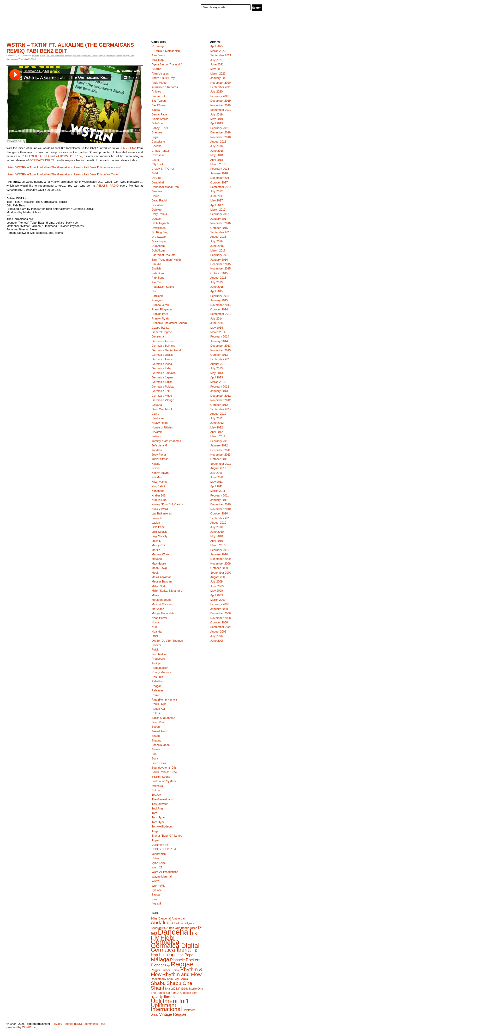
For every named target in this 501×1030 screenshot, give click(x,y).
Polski (155, 649)
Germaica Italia (161, 368)
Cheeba (157, 146)
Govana (157, 404)
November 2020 (220, 82)
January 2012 (219, 445)
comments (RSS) (95, 1023)
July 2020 (216, 91)
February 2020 (219, 96)
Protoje (156, 663)
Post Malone (159, 654)
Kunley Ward (160, 509)
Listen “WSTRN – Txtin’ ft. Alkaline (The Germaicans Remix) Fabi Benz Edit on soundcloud (64, 167)
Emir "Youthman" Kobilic (167, 259)
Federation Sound (163, 286)
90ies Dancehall (161, 918)
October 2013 (219, 354)
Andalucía (162, 922)
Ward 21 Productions (165, 871)
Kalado (156, 463)
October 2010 (219, 513)
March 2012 (217, 436)
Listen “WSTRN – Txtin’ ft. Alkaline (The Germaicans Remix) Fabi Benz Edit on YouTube (62, 174)
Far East (157, 282)
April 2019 (216, 123)
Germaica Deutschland (166, 350)
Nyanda (157, 631)
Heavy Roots (160, 422)
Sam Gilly (173, 978)
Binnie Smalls (160, 118)
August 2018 (218, 141)
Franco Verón (160, 304)
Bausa (156, 109)
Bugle (42, 55)
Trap (155, 831)
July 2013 (216, 368)
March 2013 (217, 381)
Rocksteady (158, 978)
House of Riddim (162, 427)
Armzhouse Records (165, 87)
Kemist (156, 468)
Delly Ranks (159, 214)
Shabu (156, 735)
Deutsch (157, 218)
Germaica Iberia (162, 363)
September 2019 (220, 109)
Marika (156, 549)
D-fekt (155, 173)
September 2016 (220, 232)
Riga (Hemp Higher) (164, 699)
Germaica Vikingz (163, 400)
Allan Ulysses (160, 73)
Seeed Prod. (159, 731)
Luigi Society (160, 531)
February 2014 (219, 336)
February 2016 (219, 254)
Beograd (156, 927)
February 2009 (219, 604)
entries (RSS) (73, 1023)
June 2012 (217, 422)
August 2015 (218, 277)
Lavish (156, 522)
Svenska (157, 785)
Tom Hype (158, 817)
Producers (158, 658)
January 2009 (219, 608)
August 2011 (218, 468)
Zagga (156, 894)
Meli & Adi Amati (161, 577)
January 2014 (219, 341)
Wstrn (21, 59)
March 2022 (217, 50)
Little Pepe (158, 527)
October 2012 (219, 404)
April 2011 (216, 486)
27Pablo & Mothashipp (166, 50)
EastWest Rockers (164, 254)
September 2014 (220, 313)
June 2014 (217, 322)
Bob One (157, 123)
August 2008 (218, 631)
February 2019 (219, 128)
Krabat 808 (158, 495)
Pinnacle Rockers (185, 960)
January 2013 (219, 391)
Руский (156, 903)
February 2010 (219, 549)
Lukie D (156, 540)
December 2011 (220, 450)
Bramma (157, 132)
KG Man (157, 477)
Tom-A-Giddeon (162, 826)
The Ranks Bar (160, 992)
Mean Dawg (159, 567)
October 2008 (219, 622)
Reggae (102, 55)
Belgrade (189, 923)
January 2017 (219, 218)
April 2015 (216, 291)
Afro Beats (158, 55)
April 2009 (216, 595)
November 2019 (220, 105)
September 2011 (220, 463)
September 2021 (220, 55)
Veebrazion (159, 853)
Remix (119, 55)
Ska (154, 754)
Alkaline (35, 55)
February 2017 (219, 214)
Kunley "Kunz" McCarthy (167, 504)
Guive (155, 413)
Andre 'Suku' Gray (163, 77)
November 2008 (220, 618)
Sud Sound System (164, 781)
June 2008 (217, 640)
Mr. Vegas (158, 608)
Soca (155, 758)
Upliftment (167, 997)
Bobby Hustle (160, 128)
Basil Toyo (158, 105)
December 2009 (220, 558)
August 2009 (218, 577)
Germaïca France (163, 359)
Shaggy (126, 55)
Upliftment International (166, 1007)
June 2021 (217, 64)
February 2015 (219, 295)
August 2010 (218, 522)
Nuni (154, 626)
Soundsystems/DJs (164, 767)
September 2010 (220, 518)
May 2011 (216, 481)
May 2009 (216, 590)
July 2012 (216, 418)
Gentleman (158, 336)
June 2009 (217, 586)
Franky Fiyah (160, 318)
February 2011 (219, 495)
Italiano (156, 436)
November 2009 (220, 563)
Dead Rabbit (159, 200)
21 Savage (158, 46)
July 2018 (216, 146)
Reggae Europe (161, 970)
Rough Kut (158, 708)
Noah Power (159, 618)
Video (155, 858)
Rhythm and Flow (182, 974)
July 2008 (216, 635)
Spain (175, 988)
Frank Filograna (162, 309)
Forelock (157, 295)
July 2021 (216, 60)
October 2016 (219, 227)
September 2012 (220, 409)
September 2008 (220, 626)
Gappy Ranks (160, 327)
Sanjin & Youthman (163, 717)
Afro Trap (158, 60)
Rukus (156, 713)
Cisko (155, 159)
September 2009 (220, 572)
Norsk (155, 622)
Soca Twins (159, 763)
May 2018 (216, 155)
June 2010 (217, 531)
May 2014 (216, 327)
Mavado (157, 558)
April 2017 (216, 205)
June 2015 (217, 286)
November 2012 (220, 400)
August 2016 (218, 236)
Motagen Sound (161, 599)
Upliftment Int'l (160, 844)
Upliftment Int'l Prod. (164, 849)
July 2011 (216, 472)
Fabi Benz (77, 55)
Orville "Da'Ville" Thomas (167, 640)
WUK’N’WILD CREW (69, 156)
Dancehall (59, 55)
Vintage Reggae (172, 1014)
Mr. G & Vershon (162, 604)
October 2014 (219, 309)
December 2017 (220, 177)
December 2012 (220, 395)
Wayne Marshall (162, 876)
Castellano (158, 141)
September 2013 (220, 359)
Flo (154, 291)
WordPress (29, 1027)
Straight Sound (161, 776)
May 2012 (216, 427)
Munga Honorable (163, 613)
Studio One (196, 988)
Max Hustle (159, 563)
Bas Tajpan (159, 100)
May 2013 (216, 373)
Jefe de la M (159, 445)
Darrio (155, 196)
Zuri (154, 899)
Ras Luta (157, 676)
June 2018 (217, 150)
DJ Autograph (160, 223)
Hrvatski (157, 431)
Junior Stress (160, 459)
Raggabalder (160, 667)
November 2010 (220, 509)
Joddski (157, 450)
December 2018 (220, 132)
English (68, 55)
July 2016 (216, 241)
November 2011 (220, 454)
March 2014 (217, 332)
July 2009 (216, 581)
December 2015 (220, 264)
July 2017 (216, 191)
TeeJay (156, 794)
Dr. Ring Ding (160, 232)
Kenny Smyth (160, 472)
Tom (154, 812)
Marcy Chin (159, 545)
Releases (110, 55)
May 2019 (216, 118)
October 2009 (219, 567)
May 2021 (216, 68)
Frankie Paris (160, 313)
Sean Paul (158, 722)
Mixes (155, 595)
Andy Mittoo (159, 82)
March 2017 (217, 209)
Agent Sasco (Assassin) (167, 64)
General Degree (162, 332)
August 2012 (218, 413)
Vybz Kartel (159, 863)
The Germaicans (162, 799)
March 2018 (217, 164)
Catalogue (28, 29)
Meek (155, 572)
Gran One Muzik (162, 409)
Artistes (156, 91)
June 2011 (216, 477)
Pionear (156, 645)
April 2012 (216, 431)
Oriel (155, 635)
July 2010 (216, 527)
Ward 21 (157, 867)
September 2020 (220, 87)
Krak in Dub (159, 499)
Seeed (156, 726)
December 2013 (220, 345)
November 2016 (220, 223)
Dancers (157, 191)
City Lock (50, 55)
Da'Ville (156, 177)
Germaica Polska (163, 386)
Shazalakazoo (161, 744)
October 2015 (219, 273)
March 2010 (217, 545)
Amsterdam (179, 918)
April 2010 (216, 540)
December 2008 (220, 613)
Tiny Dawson (160, 803)
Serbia (184, 978)
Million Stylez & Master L (167, 590)
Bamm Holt (158, 96)
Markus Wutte (160, 554)
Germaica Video (162, 395)
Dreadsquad (159, 241)
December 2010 (220, 504)
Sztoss (156, 790)
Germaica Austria (163, 341)
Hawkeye (158, 418)
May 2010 (216, 536)
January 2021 (219, 77)
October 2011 (219, 459)
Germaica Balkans (163, 345)
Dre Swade (159, 236)
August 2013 (218, 363)
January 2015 (219, 300)
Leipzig (167, 954)
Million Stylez (160, 586)
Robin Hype (159, 704)
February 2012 (219, 441)
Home (12, 29)
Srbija (184, 988)
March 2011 (217, 490)
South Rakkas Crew (164, 772)
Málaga (160, 959)
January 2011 (219, 499)
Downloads (159, 227)
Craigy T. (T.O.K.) (163, 168)
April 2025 (216, 46)
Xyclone (157, 890)
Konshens (158, 490)
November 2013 (220, 350)
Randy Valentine (162, 672)
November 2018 (220, 137)
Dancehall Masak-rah (165, 186)
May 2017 (216, 200)
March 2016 (217, 250)
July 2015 (216, 282)
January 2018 (219, 173)
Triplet (155, 840)
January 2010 (219, 554)
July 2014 (216, 318)
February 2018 (219, 168)
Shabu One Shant (171, 985)
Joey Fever (159, 454)
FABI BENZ (128, 148)
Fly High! (163, 937)
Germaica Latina (162, 381)
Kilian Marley (160, 481)
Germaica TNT (161, 391)
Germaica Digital (90, 55)
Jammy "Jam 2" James (166, 441)
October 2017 (219, 182)
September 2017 (220, 186)
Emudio (156, 264)
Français (157, 300)
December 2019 (220, 100)
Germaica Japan (162, 377)
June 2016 (217, 245)
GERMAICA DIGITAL (42, 160)
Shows (156, 749)
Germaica (165, 941)
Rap (167, 965)
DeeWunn (158, 205)
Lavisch (157, 518)
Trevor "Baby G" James (167, 835)
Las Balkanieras (162, 513)
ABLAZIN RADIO (108, 185)
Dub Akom (158, 245)
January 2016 (219, 259)
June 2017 (217, 196)
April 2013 (216, 377)
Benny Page (159, 114)
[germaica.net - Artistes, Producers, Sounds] (56, 11)
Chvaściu (158, 155)
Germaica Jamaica (164, 373)
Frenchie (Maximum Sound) (169, 322)
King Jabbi (158, 486)
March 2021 (217, 73)
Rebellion (157, 681)
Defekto (157, 209)
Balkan (178, 923)
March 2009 (217, 599)
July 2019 (216, 114)
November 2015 (220, 268)
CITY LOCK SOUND (35, 156)
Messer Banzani (162, 581)
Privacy (57, 1023)
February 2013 (219, 386)
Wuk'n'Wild (30, 59)
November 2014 (220, 304)
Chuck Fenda (160, 150)
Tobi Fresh (158, 808)
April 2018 (216, 159)
